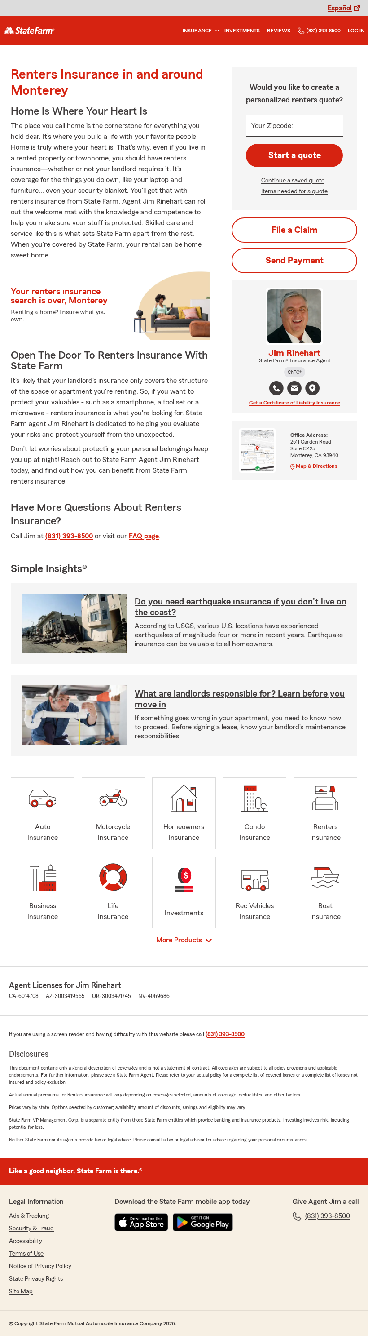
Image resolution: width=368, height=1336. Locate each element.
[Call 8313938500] (276, 388)
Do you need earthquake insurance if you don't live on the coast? (240, 607)
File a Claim (295, 230)
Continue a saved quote (292, 181)
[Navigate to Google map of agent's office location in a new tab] (312, 388)
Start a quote (294, 155)
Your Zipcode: (272, 125)
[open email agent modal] (294, 389)
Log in (356, 30)
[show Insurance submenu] (215, 31)
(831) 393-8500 (324, 30)
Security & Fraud (31, 1228)
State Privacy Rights (36, 1279)
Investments (242, 30)
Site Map (21, 1291)
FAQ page (144, 536)
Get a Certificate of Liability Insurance (294, 402)
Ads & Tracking (29, 1216)
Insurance (197, 30)
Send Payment (295, 260)
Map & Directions (316, 466)
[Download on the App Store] (141, 1222)
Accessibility (25, 1241)
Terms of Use (26, 1254)
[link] (29, 30)
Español (340, 8)
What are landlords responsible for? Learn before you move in (240, 699)
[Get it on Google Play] (203, 1222)
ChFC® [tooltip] (295, 372)
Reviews (278, 30)
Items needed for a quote (294, 191)
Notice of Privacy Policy (40, 1266)
